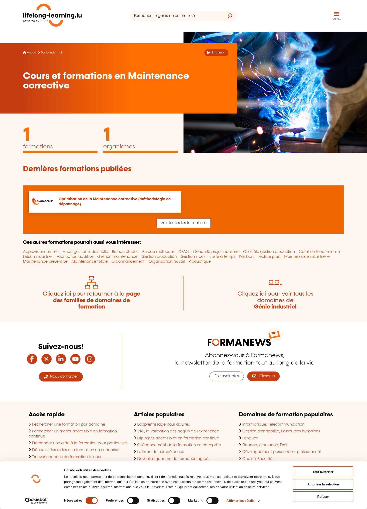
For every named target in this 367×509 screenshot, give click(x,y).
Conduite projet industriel (216, 252)
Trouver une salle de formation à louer (67, 457)
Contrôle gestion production (269, 252)
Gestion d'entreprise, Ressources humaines (281, 431)
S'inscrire (265, 376)
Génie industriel (51, 52)
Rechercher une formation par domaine (68, 424)
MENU (336, 19)
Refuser (323, 496)
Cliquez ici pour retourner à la (91, 300)
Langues (250, 438)
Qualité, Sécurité (257, 459)
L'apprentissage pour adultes (163, 424)
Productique (200, 262)
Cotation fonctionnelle (319, 252)
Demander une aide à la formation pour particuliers (80, 443)
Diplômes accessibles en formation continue (178, 438)
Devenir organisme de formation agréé (172, 459)
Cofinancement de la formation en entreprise (179, 445)
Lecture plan (269, 257)
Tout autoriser (323, 472)
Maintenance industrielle (307, 257)
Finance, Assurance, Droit (265, 445)
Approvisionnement (41, 252)
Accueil (32, 52)
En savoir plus (227, 376)
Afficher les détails (240, 500)
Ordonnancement (129, 262)
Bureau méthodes (159, 252)
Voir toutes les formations (184, 223)
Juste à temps (222, 257)
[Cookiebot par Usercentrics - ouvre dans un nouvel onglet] (36, 501)
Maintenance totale (90, 262)
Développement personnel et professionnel (281, 452)
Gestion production (159, 257)
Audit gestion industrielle (86, 252)
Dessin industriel (38, 257)
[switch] (133, 500)
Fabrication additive (75, 257)
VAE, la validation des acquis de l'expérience (178, 431)
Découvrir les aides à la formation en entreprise (75, 450)
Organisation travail (167, 262)
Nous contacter (63, 377)
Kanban (247, 257)
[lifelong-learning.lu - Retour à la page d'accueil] (52, 16)
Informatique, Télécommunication (273, 424)
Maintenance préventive (46, 262)
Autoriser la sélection (323, 484)
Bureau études (125, 252)
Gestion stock (193, 257)
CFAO (184, 252)
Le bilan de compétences (160, 452)
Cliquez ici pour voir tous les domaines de (275, 300)
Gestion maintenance (117, 257)
